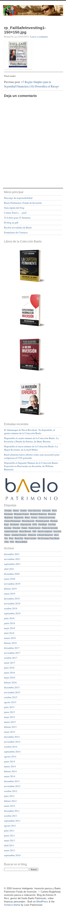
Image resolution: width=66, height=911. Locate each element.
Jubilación (32, 535)
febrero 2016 (10, 682)
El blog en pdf (11, 222)
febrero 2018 (10, 643)
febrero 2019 (10, 588)
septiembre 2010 (12, 855)
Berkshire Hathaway (38, 514)
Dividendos (14, 524)
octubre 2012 (10, 791)
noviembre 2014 (12, 741)
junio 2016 (9, 672)
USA (7, 542)
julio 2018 (9, 618)
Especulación (26, 524)
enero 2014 (9, 776)
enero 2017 (9, 662)
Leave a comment (39, 36)
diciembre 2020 (12, 573)
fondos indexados (11, 531)
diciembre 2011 (12, 810)
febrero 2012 (10, 801)
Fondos (24, 528)
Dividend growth (42, 521)
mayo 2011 (9, 840)
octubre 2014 (10, 746)
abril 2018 (9, 633)
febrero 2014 (10, 771)
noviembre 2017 (12, 652)
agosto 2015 (10, 702)
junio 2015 (9, 712)
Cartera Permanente (13, 521)
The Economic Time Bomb (48, 538)
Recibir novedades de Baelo (18, 227)
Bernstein (52, 514)
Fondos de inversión (50, 528)
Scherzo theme (12, 905)
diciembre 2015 (12, 687)
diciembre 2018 (12, 598)
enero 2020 (9, 578)
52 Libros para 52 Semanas (17, 217)
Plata (11, 538)
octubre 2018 (10, 608)
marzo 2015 (10, 722)
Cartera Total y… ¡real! (15, 212)
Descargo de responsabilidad (18, 197)
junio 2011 (9, 835)
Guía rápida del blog (14, 207)
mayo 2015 (9, 717)
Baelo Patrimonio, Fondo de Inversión (23, 202)
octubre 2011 (10, 815)
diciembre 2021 (12, 554)
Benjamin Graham (21, 514)
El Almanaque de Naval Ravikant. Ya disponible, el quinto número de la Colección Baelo (29, 431)
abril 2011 (9, 845)
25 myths (8, 510)
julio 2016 (9, 667)
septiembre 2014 (12, 751)
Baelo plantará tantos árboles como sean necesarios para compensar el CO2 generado (31, 456)
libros (56, 535)
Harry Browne (25, 531)
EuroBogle (42, 524)
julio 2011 (9, 830)
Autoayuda (46, 510)
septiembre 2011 (12, 820)
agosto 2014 (10, 756)
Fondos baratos (34, 528)
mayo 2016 (9, 677)
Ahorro (16, 510)
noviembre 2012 (12, 786)
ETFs (34, 524)
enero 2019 (9, 593)
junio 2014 (9, 761)
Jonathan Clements (19, 535)
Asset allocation (34, 510)
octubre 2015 (10, 697)
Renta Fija (19, 538)
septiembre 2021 (12, 564)
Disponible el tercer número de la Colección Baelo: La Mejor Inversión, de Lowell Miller (31, 448)
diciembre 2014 (12, 736)
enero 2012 (9, 806)
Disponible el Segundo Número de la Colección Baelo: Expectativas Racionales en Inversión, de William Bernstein (31, 466)
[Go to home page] (33, 13)
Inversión (57, 531)
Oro (6, 538)
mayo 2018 (9, 628)
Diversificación (28, 521)
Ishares (7, 535)
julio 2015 (9, 707)
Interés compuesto (45, 531)
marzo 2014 (10, 766)
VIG (12, 542)
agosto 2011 (10, 825)
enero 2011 (9, 850)
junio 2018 (9, 623)
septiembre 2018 (12, 613)
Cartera (34, 517)
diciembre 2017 (12, 648)
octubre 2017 (10, 657)
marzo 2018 (10, 638)
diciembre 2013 (12, 781)
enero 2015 (9, 731)
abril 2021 (9, 569)
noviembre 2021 (12, 559)
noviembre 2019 (12, 583)
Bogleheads (18, 517)
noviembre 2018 (12, 603)
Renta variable (30, 538)
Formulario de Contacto (16, 232)
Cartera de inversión (47, 517)
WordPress (42, 901)
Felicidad (16, 528)
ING (34, 531)
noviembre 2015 (12, 692)
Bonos (27, 517)
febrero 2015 (10, 727)
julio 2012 (9, 796)
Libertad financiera (45, 535)
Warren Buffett (21, 542)
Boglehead (9, 517)
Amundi (23, 510)
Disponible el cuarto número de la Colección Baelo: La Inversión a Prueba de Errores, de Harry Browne (31, 439)
